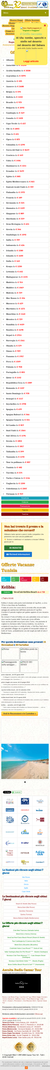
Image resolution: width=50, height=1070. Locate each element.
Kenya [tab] (14, 266)
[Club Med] (40, 862)
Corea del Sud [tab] (17, 150)
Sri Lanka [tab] (15, 425)
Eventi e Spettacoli (8, 999)
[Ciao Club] (10, 843)
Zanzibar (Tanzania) (26, 911)
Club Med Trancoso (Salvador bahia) (26, 930)
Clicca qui (39, 1014)
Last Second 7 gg (25, 997)
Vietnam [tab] (14, 494)
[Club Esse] (10, 801)
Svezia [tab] (14, 441)
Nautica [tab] (14, 330)
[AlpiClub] (10, 820)
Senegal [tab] (14, 398)
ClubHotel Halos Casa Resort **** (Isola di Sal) (26, 948)
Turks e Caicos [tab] (18, 478)
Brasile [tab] (14, 102)
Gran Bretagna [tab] (17, 224)
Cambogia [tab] (15, 113)
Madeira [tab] (14, 282)
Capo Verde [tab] (16, 123)
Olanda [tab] (14, 345)
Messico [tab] (14, 319)
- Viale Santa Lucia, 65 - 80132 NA (21, 1037)
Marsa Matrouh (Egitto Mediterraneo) (26, 918)
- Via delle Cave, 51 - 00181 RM (22, 1033)
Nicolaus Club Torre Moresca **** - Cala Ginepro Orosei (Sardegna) (26, 956)
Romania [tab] (15, 388)
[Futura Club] (40, 853)
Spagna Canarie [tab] (18, 420)
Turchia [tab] (14, 472)
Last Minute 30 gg (13, 997)
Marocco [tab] (14, 303)
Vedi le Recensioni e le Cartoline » (19, 714)
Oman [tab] (13, 351)
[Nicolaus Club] (40, 801)
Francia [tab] (14, 197)
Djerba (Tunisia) (26, 914)
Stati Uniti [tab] (16, 430)
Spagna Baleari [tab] (17, 414)
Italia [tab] (13, 261)
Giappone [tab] (15, 213)
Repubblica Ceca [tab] (19, 382)
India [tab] (13, 240)
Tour (25, 514)
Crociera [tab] (14, 155)
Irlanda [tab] (14, 250)
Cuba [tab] (13, 160)
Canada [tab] (14, 118)
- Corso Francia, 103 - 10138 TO (19, 1022)
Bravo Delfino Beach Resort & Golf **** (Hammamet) (26, 964)
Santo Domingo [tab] (17, 393)
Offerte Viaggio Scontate (39, 997)
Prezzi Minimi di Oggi (33, 999)
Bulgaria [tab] (15, 107)
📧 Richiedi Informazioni (18, 554)
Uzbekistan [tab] (16, 488)
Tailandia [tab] (15, 451)
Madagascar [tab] (17, 277)
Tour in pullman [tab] (18, 462)
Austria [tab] (14, 81)
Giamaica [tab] (15, 208)
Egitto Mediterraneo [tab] (20, 181)
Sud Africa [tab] (16, 435)
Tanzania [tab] (15, 457)
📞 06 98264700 (13, 548)
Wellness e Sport (20, 999)
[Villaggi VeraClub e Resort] (40, 810)
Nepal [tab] (14, 335)
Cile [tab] (12, 128)
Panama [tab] (15, 356)
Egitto (26, 888)
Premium (25, 506)
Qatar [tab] (13, 377)
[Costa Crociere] (25, 832)
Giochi (4, 1000)
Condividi (18, 792)
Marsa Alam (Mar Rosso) (26, 907)
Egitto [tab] (13, 176)
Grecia (26, 884)
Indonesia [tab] (15, 245)
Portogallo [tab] (15, 372)
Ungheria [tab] (15, 483)
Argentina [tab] (16, 75)
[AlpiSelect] (25, 810)
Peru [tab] (13, 361)
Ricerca (4, 997)
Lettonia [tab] (14, 271)
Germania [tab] (15, 203)
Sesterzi (10, 1000)
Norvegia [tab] (15, 340)
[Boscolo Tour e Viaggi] (40, 843)
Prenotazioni (18, 1000)
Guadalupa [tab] (16, 234)
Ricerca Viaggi (16, 20)
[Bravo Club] (40, 832)
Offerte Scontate (32, 20)
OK (26, 1068)
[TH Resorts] (25, 820)
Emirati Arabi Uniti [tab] (19, 187)
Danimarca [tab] (16, 165)
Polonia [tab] (14, 367)
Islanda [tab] (14, 255)
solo (4, 579)
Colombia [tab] (15, 144)
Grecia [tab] (13, 229)
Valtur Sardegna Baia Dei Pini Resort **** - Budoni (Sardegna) (26, 952)
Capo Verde (26, 891)
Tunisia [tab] (14, 467)
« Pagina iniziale (7, 598)
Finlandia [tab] (15, 192)
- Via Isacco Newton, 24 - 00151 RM (22, 1029)
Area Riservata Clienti (29, 1000)
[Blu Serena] (10, 810)
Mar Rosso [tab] (15, 298)
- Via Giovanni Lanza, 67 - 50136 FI (21, 1027)
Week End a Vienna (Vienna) (26, 934)
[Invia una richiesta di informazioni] (40, 4)
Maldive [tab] (15, 287)
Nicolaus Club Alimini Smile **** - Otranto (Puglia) (26, 961)
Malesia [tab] (14, 292)
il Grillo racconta (31, 34)
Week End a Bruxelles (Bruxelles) (26, 945)
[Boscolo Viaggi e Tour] (10, 853)
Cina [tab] (12, 134)
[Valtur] (25, 843)
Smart (25, 498)
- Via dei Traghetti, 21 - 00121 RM (20, 1035)
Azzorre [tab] (15, 86)
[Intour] (25, 853)
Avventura (10, 34)
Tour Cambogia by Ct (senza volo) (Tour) (26, 941)
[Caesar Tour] (25, 862)
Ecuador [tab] (15, 171)
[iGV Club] (25, 801)
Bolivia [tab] (14, 97)
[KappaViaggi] (10, 862)
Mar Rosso (26, 877)
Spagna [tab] (14, 409)
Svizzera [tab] (15, 446)
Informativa (46, 1066)
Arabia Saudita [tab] (18, 70)
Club (25, 502)
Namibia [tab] (15, 324)
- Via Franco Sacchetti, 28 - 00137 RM (21, 1031)
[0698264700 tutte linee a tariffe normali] (44, 4)
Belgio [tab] (13, 91)
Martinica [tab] (15, 308)
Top (25, 510)
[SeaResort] (10, 832)
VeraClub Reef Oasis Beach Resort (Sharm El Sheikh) (26, 937)
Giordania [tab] (15, 218)
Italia (26, 881)
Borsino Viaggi (9, 26)
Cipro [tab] (13, 139)
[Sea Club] (40, 820)
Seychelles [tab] (16, 404)
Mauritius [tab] (15, 314)
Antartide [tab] (16, 65)
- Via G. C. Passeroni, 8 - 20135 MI (22, 1024)
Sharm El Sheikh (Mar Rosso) (26, 904)
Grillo (42, 999)
